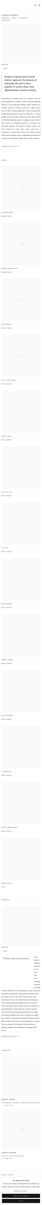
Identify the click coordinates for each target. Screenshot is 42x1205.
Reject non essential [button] (21, 1196)
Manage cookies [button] (21, 1191)
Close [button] (37, 9)
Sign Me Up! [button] (10, 37)
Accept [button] (21, 1201)
